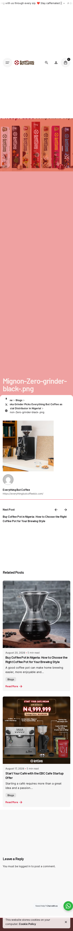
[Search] (46, 62)
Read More (11, 686)
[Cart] (65, 62)
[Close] (65, 922)
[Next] (65, 509)
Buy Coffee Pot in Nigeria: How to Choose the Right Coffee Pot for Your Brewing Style (36, 659)
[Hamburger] (7, 62)
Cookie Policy (27, 924)
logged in (25, 866)
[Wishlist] (56, 62)
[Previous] (56, 509)
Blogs (10, 679)
